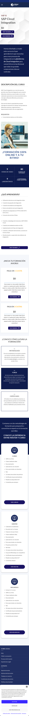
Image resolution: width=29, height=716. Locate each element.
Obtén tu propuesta (6, 656)
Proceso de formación (6, 659)
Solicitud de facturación (7, 673)
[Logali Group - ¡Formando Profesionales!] (14, 4)
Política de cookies (6, 713)
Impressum (24, 713)
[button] (27, 686)
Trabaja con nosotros (6, 676)
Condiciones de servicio (7, 679)
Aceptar (14, 701)
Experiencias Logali (6, 661)
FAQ (2, 653)
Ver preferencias (14, 710)
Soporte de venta (5, 670)
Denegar (14, 705)
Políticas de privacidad (7, 682)
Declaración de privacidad (16, 713)
